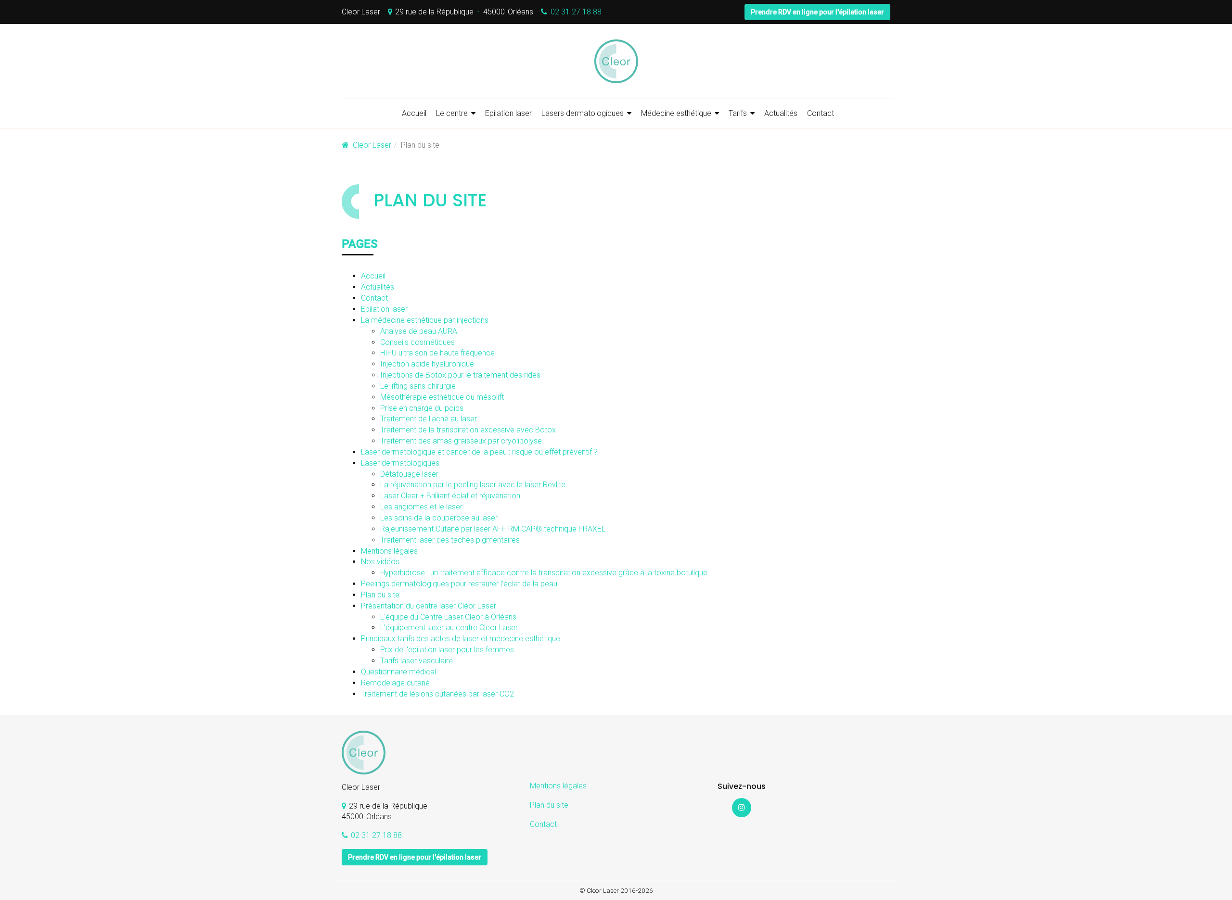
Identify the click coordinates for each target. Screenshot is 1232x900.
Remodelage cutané (395, 682)
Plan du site (380, 594)
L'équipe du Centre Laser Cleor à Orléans (448, 616)
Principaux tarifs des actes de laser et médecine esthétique (460, 638)
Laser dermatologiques (400, 463)
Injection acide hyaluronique (427, 363)
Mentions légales (389, 551)
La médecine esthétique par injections (424, 320)
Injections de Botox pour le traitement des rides (460, 375)
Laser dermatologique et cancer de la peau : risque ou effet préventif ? (479, 451)
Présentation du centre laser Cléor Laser (428, 605)
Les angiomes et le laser (421, 506)
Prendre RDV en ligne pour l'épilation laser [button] (817, 12)
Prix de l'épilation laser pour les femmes (447, 649)
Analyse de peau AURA (418, 331)
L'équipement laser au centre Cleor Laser (449, 627)
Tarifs (738, 113)
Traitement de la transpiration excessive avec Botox (468, 429)
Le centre (452, 113)
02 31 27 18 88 (576, 11)
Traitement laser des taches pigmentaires (450, 540)
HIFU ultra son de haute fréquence (437, 352)
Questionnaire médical (398, 671)
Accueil (414, 113)
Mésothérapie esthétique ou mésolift (442, 397)
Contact (820, 113)
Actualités (780, 113)
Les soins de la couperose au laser (439, 517)
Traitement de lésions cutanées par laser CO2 (437, 693)
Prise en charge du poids (421, 408)
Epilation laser (508, 113)
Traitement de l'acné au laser (428, 418)
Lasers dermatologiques (582, 113)
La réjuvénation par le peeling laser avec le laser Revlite (472, 484)
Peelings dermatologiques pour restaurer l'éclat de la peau (459, 583)
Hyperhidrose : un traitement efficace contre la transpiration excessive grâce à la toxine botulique (543, 572)
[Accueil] (616, 61)
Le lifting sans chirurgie (418, 386)
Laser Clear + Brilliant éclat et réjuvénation (450, 495)
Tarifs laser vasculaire (416, 660)
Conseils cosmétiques (417, 342)
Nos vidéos (380, 561)
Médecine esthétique (676, 113)
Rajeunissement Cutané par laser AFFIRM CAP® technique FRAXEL (492, 528)
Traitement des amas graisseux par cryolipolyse (461, 440)
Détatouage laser (409, 474)
